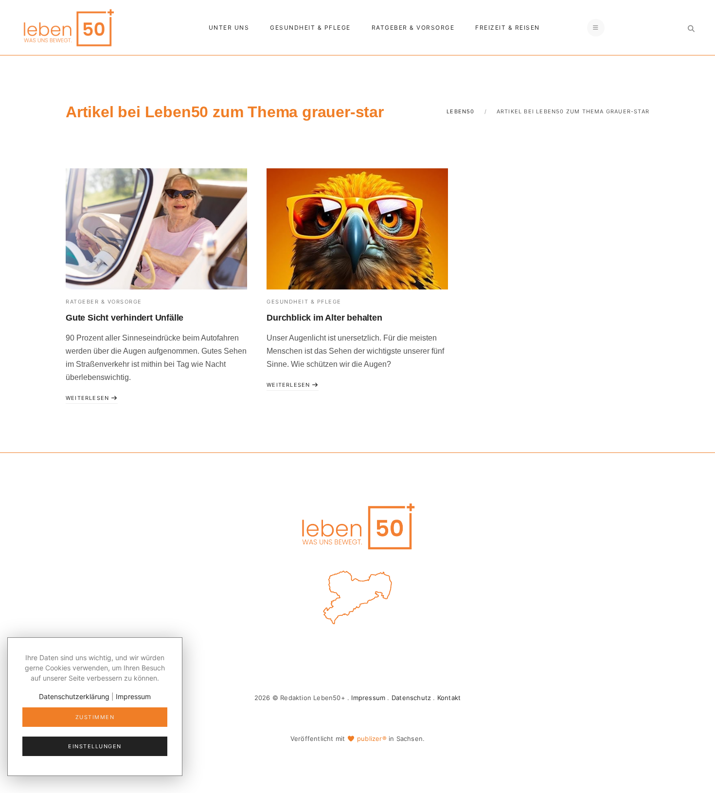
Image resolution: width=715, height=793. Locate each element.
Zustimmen (95, 717)
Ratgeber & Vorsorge (413, 27)
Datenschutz (411, 698)
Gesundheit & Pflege (310, 27)
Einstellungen (95, 746)
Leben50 (460, 111)
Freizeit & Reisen (507, 27)
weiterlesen (88, 398)
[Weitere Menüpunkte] (596, 27)
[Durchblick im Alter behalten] (357, 228)
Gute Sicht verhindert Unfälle (124, 318)
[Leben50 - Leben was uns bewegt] (68, 26)
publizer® (372, 738)
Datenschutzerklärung (74, 696)
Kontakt (449, 698)
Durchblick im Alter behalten (324, 318)
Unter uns (229, 27)
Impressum (368, 698)
